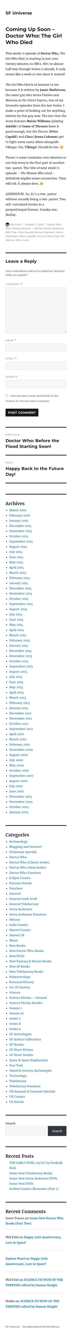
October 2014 (18, 599)
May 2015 (16, 562)
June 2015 (16, 557)
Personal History (21, 982)
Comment (14, 284)
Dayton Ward (15, 1258)
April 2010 (16, 734)
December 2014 (20, 588)
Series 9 (26, 228)
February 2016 (19, 515)
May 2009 (16, 765)
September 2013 (21, 666)
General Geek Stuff (23, 899)
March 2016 (17, 510)
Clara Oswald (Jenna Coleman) (36, 232)
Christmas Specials (23, 852)
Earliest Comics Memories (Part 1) (34, 1189)
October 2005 (19, 807)
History (14, 919)
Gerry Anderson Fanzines (27, 914)
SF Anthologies (20, 1034)
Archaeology (18, 841)
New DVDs (16, 956)
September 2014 (21, 604)
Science (14, 992)
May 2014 (16, 625)
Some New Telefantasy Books (30, 1173)
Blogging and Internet (25, 847)
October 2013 (18, 661)
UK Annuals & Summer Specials (32, 1091)
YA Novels (16, 1102)
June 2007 (16, 791)
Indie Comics (18, 925)
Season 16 (16, 1013)
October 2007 (19, 770)
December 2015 (20, 526)
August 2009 (18, 755)
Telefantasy (17, 1081)
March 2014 (17, 635)
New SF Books (19, 966)
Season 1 (15, 1008)
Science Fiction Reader (25, 1003)
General (15, 893)
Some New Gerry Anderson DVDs (33, 1178)
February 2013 (19, 703)
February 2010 (19, 744)
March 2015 (17, 573)
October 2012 (18, 723)
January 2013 (18, 708)
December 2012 (20, 713)
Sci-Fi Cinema (19, 987)
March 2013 (17, 697)
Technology (18, 1076)
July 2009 (16, 760)
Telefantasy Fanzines (24, 1086)
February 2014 (19, 640)
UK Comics (17, 1096)
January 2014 (18, 645)
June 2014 (16, 619)
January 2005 (19, 812)
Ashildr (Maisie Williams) (49, 228)
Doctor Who (18, 857)
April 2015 (16, 567)
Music (13, 940)
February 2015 (19, 578)
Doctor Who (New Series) (27, 867)
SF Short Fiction (21, 1050)
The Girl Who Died (48, 236)
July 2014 (15, 614)
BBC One (11, 232)
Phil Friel (16, 224)
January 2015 (18, 583)
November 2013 (20, 656)
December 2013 (20, 651)
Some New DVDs (21, 1183)
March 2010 (17, 739)
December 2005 (20, 796)
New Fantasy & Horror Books (30, 961)
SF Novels (16, 1044)
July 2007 (16, 786)
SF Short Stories (21, 1055)
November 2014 (20, 593)
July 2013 (15, 677)
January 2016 (18, 520)
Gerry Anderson (20, 909)
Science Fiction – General (28, 998)
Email (11, 358)
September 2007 (21, 776)
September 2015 (21, 541)
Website (12, 376)
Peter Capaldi (27, 236)
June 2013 (16, 682)
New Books (17, 945)
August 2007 (18, 781)
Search (11, 1123)
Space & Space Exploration (28, 1060)
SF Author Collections (25, 1039)
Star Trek (16, 1065)
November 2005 (21, 802)
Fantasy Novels (20, 883)
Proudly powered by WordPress (41, 1326)
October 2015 (18, 536)
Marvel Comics (20, 930)
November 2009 (21, 750)
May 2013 (16, 687)
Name (11, 340)
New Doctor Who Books (26, 951)
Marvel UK (17, 935)
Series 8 (15, 1024)
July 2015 (15, 552)
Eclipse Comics (20, 878)
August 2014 (18, 609)
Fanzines (16, 888)
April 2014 (16, 630)
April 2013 (16, 692)
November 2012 (20, 718)
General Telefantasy (24, 904)
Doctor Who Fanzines (25, 873)
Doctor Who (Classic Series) (29, 862)
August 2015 (18, 546)
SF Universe (19, 13)
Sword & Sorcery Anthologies (30, 1070)
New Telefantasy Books (26, 971)
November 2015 (20, 531)
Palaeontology (19, 977)
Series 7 (14, 1018)
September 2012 (21, 729)
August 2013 (18, 671)
